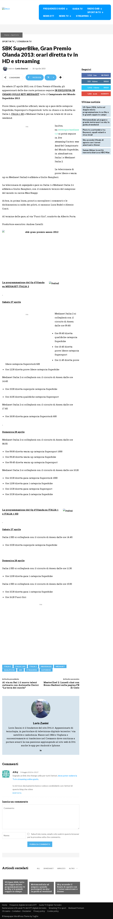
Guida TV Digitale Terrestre (50, 905)
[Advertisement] (27, 148)
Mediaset (60, 666)
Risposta (17, 793)
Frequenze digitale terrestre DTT (23, 905)
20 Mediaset (48, 868)
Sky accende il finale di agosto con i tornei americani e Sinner (67, 888)
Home (6, 35)
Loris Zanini (21, 69)
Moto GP (35, 880)
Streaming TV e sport (57, 908)
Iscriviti (105, 94)
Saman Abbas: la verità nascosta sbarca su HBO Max (96, 151)
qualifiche (9, 670)
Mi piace (105, 75)
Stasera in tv (24, 41)
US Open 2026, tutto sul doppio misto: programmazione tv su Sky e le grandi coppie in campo (15, 887)
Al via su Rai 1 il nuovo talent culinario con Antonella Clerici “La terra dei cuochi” (20, 685)
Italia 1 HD (20, 666)
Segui (106, 81)
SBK (20, 670)
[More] (60, 77)
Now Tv (8, 877)
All (38, 868)
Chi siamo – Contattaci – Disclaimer (16, 911)
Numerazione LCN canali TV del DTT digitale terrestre (24, 908)
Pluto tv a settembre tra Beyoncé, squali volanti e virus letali (94, 132)
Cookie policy (53, 911)
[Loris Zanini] (5, 68)
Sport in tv (15, 35)
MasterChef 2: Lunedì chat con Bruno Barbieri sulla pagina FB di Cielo (61, 685)
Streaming (31, 670)
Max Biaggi (46, 666)
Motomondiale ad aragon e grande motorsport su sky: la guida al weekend (41, 888)
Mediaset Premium (76, 908)
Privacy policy (39, 911)
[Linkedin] (41, 750)
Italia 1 (7, 666)
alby (15, 772)
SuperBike (46, 670)
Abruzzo (61, 868)
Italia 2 (33, 666)
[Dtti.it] (20, 12)
